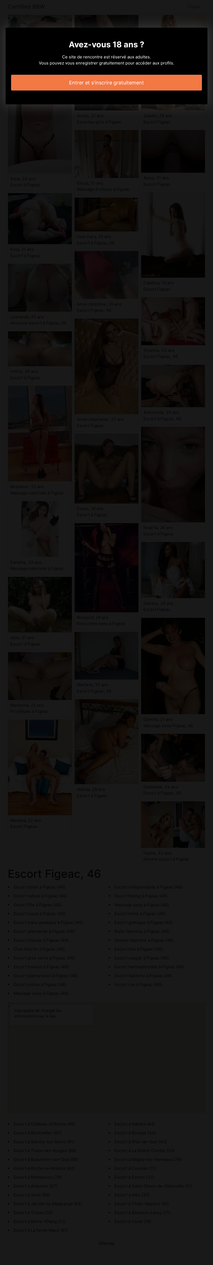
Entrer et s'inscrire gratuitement (106, 83)
